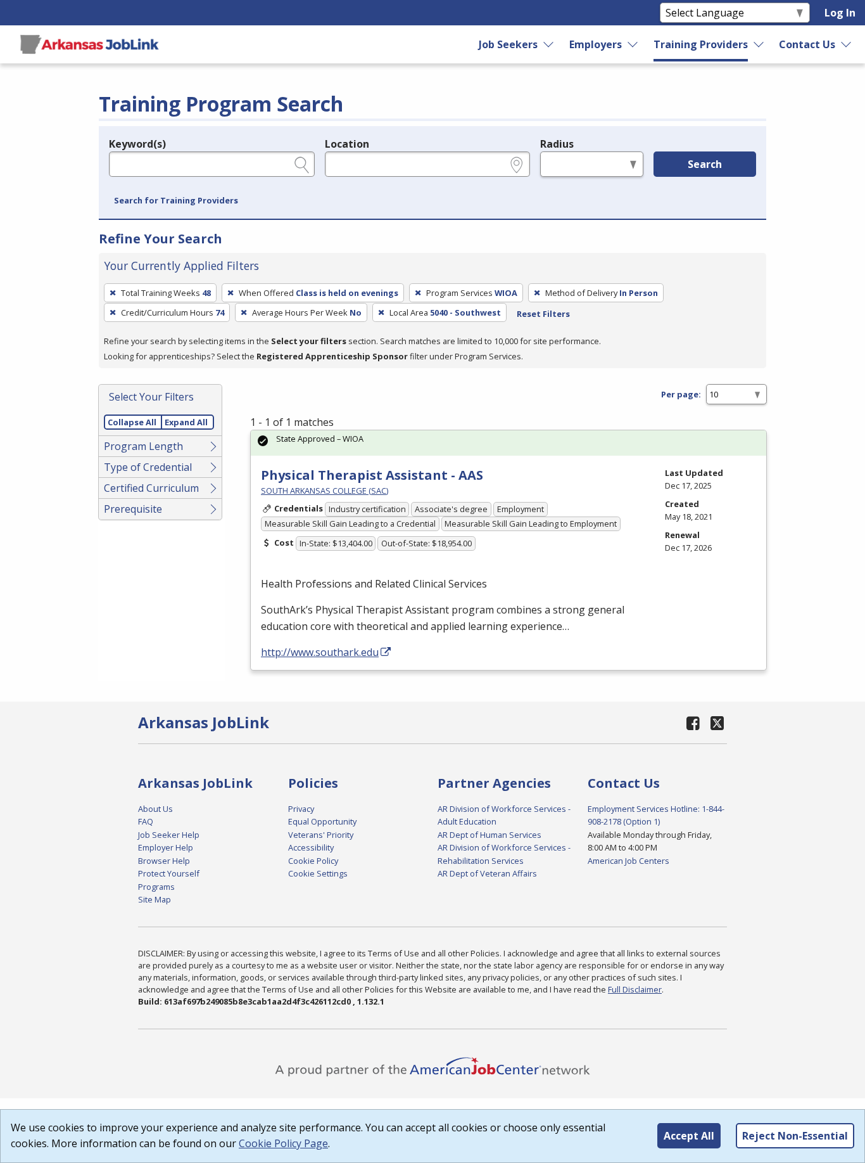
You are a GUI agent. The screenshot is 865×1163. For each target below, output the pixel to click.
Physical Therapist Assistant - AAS (372, 475)
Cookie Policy (313, 860)
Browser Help (164, 860)
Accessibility (311, 847)
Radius (557, 144)
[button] (176, 201)
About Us (155, 808)
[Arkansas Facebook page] (693, 722)
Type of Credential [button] (148, 467)
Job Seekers (508, 44)
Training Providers (700, 44)
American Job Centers (628, 860)
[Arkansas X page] (717, 722)
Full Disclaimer (635, 989)
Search (705, 164)
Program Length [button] (143, 446)
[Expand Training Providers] (759, 44)
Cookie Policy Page (283, 1143)
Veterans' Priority (320, 834)
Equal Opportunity (322, 821)
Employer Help (165, 847)
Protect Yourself (168, 873)
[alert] (508, 442)
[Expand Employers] (633, 44)
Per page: (681, 394)
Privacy (301, 808)
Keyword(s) (137, 144)
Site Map (154, 899)
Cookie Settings (318, 873)
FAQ (145, 821)
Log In (840, 13)
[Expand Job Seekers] (549, 44)
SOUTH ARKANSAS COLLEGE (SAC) (324, 490)
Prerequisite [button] (133, 509)
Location (347, 144)
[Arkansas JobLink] (89, 44)
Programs (156, 886)
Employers (595, 44)
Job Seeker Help (168, 834)
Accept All (689, 1136)
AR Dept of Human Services (489, 834)
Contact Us (807, 44)
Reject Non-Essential (795, 1136)
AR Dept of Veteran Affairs (487, 873)
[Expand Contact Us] (847, 44)
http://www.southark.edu (320, 652)
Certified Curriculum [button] (151, 488)
